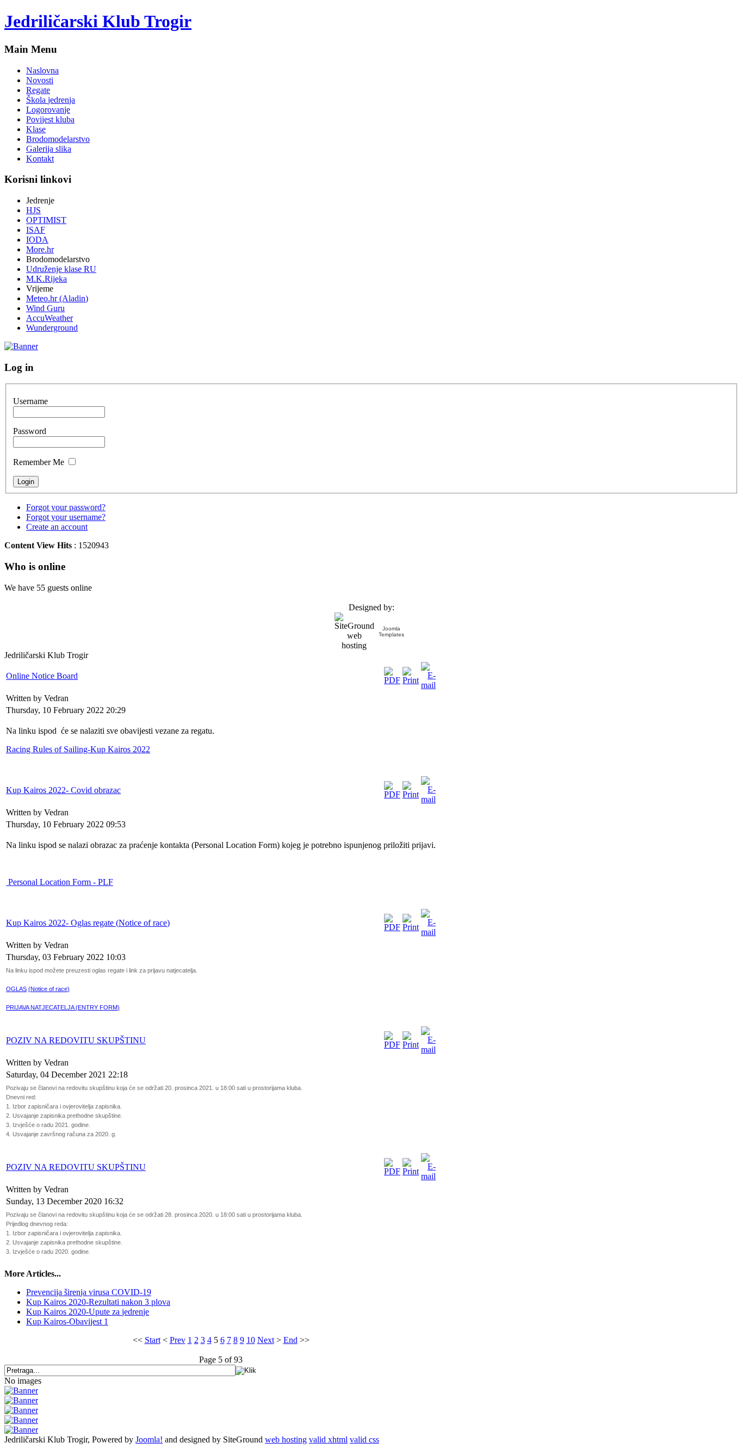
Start (152, 1340)
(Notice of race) (49, 989)
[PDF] (392, 680)
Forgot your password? (66, 507)
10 (250, 1340)
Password (29, 431)
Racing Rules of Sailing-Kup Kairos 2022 (78, 749)
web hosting (286, 1439)
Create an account (57, 526)
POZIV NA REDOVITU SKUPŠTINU (76, 1040)
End (290, 1340)
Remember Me (38, 462)
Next (265, 1340)
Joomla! (149, 1439)
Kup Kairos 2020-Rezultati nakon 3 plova (98, 1301)
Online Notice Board (42, 675)
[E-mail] (428, 685)
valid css (364, 1439)
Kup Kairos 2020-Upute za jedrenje (87, 1311)
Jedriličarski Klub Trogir (97, 21)
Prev (177, 1340)
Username (30, 401)
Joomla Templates (391, 631)
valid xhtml (328, 1439)
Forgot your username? (66, 517)
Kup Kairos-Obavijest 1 (67, 1321)
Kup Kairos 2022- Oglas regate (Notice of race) (88, 922)
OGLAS (16, 989)
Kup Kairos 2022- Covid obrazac (63, 790)
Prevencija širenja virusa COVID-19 (88, 1292)
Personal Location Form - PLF (59, 882)
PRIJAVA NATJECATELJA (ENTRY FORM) (63, 1007)
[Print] (411, 680)
